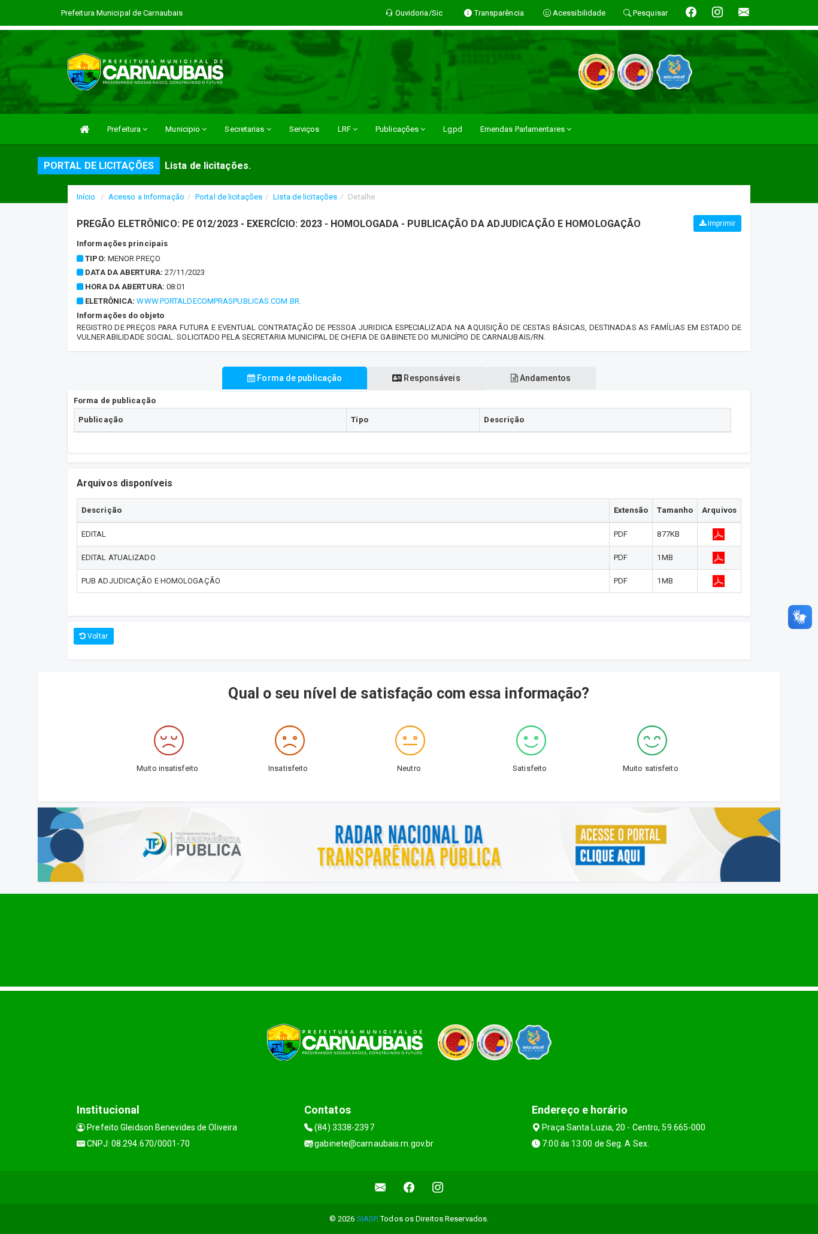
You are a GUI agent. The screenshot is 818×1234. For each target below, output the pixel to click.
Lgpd (452, 129)
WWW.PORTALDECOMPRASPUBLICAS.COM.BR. (219, 301)
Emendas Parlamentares (523, 129)
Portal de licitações (228, 196)
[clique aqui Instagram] (438, 1187)
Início (86, 196)
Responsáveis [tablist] (431, 378)
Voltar (97, 636)
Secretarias (245, 129)
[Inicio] (84, 129)
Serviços (304, 129)
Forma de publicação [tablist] (298, 378)
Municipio (183, 129)
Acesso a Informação (146, 196)
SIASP (367, 1218)
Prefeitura (125, 129)
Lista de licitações (305, 196)
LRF (345, 129)
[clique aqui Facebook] (409, 1187)
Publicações (397, 129)
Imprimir (720, 223)
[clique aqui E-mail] (380, 1187)
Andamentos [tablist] (544, 378)
